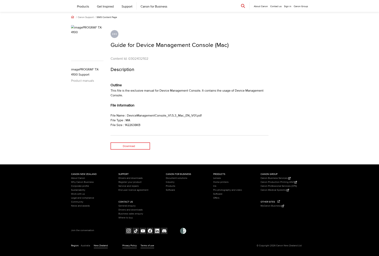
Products (83, 7)
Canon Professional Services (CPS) (279, 186)
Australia (85, 245)
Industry (170, 182)
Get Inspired (105, 7)
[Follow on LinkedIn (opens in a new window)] (157, 231)
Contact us (276, 6)
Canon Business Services (274, 178)
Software (170, 190)
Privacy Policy (129, 245)
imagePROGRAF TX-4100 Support (85, 72)
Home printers (221, 182)
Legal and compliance (82, 197)
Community (77, 201)
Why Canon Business (82, 182)
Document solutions (176, 178)
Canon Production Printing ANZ (278, 182)
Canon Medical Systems (274, 190)
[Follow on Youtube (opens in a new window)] (143, 231)
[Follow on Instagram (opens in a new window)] (129, 231)
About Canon (78, 178)
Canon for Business (154, 7)
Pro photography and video (227, 190)
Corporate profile (80, 186)
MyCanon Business (271, 205)
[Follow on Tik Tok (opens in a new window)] (136, 231)
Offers (216, 197)
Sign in (287, 6)
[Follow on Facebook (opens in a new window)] (150, 231)
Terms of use (147, 245)
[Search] (243, 5)
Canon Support (86, 17)
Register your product (130, 182)
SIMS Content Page (107, 17)
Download (129, 146)
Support (127, 7)
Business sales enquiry (130, 213)
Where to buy (125, 217)
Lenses (217, 178)
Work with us (78, 193)
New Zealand (101, 245)
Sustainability (78, 190)
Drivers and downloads (130, 178)
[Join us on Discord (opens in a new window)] (164, 231)
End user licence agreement (133, 190)
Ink (214, 186)
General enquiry (127, 205)
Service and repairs (128, 186)
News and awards (80, 205)
